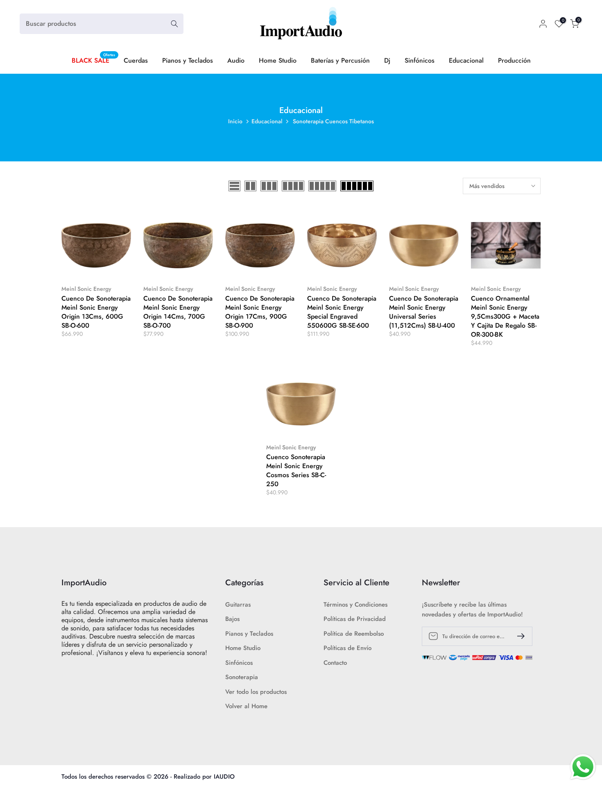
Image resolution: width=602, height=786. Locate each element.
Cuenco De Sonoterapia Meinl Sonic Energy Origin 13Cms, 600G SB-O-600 (96, 312)
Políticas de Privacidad (355, 619)
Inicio (235, 121)
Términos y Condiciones (355, 604)
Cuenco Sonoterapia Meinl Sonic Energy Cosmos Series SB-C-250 (296, 470)
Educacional (466, 60)
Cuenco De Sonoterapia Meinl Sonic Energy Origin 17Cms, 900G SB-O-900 (259, 312)
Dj (387, 60)
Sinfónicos (420, 60)
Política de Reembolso (354, 634)
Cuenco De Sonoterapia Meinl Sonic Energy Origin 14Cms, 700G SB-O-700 (178, 312)
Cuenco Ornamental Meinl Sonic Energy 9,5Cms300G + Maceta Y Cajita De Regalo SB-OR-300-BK (505, 316)
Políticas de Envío (347, 648)
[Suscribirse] (517, 636)
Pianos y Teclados (187, 60)
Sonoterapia (241, 677)
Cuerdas (136, 60)
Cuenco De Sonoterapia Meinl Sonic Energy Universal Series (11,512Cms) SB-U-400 (423, 312)
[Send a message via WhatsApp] (583, 767)
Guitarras (238, 604)
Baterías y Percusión (340, 60)
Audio (235, 60)
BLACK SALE (93, 60)
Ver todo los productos (256, 692)
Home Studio (277, 60)
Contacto (335, 663)
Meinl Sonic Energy (86, 289)
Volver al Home (246, 706)
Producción (514, 60)
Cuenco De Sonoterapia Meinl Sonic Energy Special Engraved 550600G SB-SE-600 (341, 312)
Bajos (232, 619)
